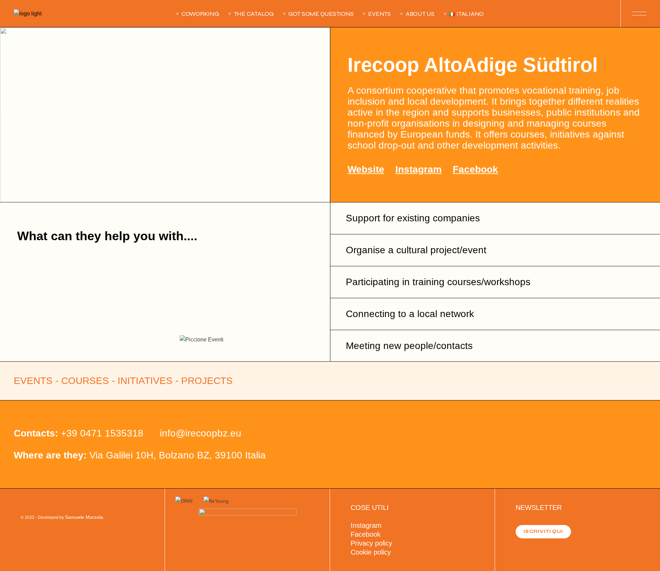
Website (366, 169)
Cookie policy (371, 552)
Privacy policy (371, 543)
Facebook (475, 169)
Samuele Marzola (84, 517)
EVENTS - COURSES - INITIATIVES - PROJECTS (123, 380)
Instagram (418, 169)
